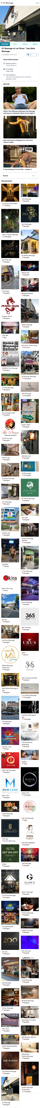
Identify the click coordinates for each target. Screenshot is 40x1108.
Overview (5, 44)
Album (25, 44)
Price (15, 44)
